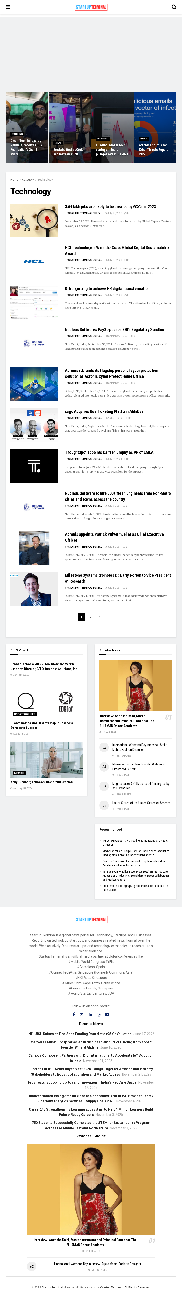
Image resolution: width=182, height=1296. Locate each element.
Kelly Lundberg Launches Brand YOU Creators (41, 782)
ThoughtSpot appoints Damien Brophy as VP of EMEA (109, 452)
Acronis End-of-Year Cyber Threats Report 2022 (153, 149)
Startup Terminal (52, 1287)
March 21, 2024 (64, 162)
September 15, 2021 (118, 383)
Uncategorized (25, 714)
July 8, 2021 (114, 546)
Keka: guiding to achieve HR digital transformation (107, 288)
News (58, 143)
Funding (17, 134)
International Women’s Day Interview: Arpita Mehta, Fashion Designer (97, 1264)
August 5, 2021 (115, 418)
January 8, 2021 (22, 675)
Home (14, 179)
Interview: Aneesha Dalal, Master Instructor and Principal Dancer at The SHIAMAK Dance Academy (127, 721)
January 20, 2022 (22, 788)
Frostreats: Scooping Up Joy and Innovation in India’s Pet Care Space (82, 1082)
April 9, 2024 (20, 162)
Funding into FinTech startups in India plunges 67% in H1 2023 (112, 149)
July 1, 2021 (114, 587)
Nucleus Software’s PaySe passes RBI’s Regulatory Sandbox (115, 329)
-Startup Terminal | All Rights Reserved (125, 1287)
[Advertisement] (91, 50)
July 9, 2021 (114, 506)
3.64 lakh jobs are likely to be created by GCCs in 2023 (110, 206)
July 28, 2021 (114, 459)
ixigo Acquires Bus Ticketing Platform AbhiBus (104, 411)
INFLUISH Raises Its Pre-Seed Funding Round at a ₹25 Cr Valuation (79, 1034)
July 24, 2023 (105, 162)
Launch (19, 773)
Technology (45, 179)
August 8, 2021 (21, 734)
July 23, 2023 (148, 162)
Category (28, 179)
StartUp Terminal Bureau (85, 213)
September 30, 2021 (118, 336)
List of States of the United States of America (141, 803)
